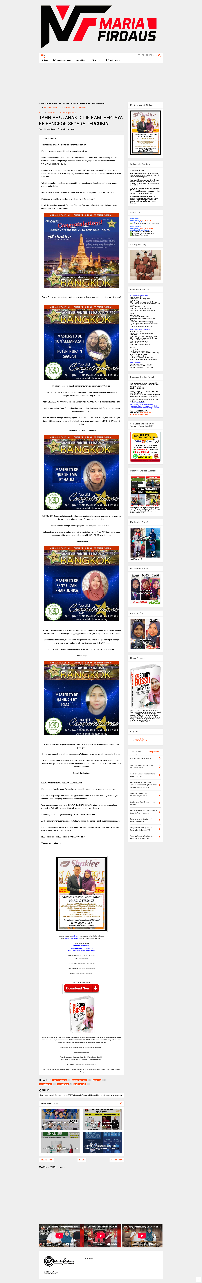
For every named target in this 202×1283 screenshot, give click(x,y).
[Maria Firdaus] (101, 50)
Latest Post (52, 113)
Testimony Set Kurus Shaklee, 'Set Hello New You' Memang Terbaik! (100, 1123)
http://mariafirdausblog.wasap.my (86, 1064)
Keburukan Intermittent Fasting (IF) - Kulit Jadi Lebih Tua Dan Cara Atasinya (102, 1147)
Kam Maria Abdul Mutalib (86, 963)
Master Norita (139, 739)
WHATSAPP (84, 958)
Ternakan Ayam (113, 60)
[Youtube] (139, 55)
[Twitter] (143, 55)
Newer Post (46, 1160)
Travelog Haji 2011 (141, 740)
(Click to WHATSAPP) (146, 228)
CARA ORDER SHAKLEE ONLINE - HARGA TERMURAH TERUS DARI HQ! (66, 107)
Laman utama (89, 1258)
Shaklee (81, 60)
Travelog (96, 60)
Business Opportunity (63, 60)
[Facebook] (151, 55)
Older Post (116, 1160)
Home (45, 60)
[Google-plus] (147, 55)
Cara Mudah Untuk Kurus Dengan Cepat (60, 1148)
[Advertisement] (101, 82)
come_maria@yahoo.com (84, 973)
